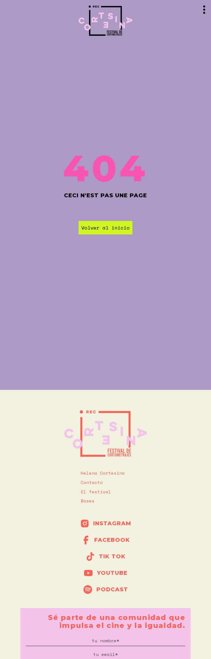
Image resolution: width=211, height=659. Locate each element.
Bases (88, 500)
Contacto (92, 482)
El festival (96, 491)
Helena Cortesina (103, 473)
